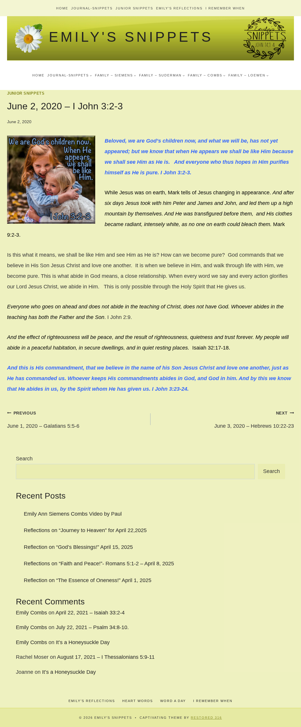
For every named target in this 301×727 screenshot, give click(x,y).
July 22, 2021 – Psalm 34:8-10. (92, 627)
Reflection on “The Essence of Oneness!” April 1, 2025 (87, 580)
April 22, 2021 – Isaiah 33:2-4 (90, 613)
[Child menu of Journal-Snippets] (69, 75)
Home (62, 8)
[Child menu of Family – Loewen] (248, 75)
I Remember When (225, 8)
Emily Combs (31, 613)
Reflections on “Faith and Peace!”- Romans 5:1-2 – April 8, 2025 (99, 563)
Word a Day (173, 701)
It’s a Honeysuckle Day (83, 642)
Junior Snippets (134, 8)
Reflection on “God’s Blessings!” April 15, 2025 (78, 547)
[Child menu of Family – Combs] (206, 75)
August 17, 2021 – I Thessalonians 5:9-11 (106, 657)
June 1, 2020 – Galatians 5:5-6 (43, 420)
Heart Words (137, 701)
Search (24, 459)
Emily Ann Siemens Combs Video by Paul (73, 514)
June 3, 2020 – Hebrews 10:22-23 (254, 420)
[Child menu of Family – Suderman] (162, 75)
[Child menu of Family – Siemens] (115, 75)
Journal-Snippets (92, 8)
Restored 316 (206, 717)
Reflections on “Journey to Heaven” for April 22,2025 (85, 530)
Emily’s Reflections (179, 8)
